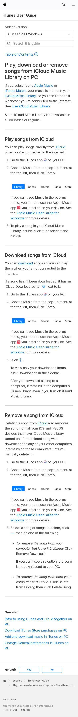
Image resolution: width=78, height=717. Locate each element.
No (52, 669)
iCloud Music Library (20, 96)
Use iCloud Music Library (31, 106)
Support (17, 680)
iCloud (60, 147)
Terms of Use (10, 709)
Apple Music (43, 85)
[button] (63, 5)
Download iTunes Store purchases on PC (36, 630)
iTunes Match (15, 91)
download (25, 263)
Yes (29, 669)
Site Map (25, 709)
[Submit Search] (9, 43)
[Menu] (73, 5)
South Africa (9, 699)
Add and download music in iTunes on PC (36, 637)
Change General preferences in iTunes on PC (36, 645)
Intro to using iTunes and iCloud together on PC (38, 621)
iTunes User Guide (20, 15)
